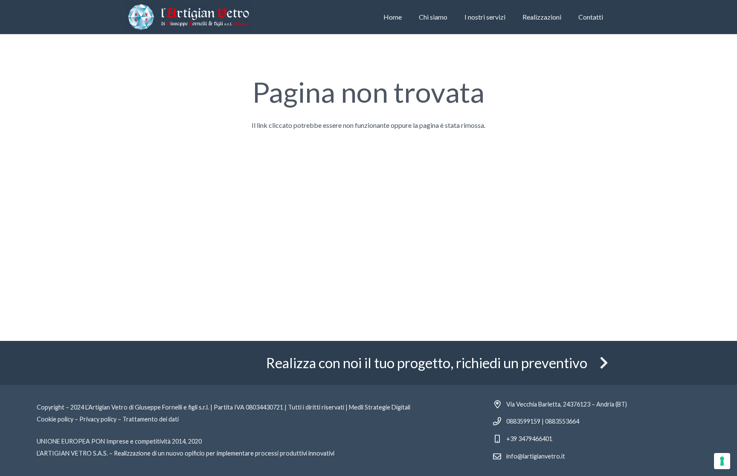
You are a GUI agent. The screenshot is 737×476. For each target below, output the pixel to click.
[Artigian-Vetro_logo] (188, 17)
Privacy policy (97, 419)
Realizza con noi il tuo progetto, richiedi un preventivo (426, 363)
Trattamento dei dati (150, 419)
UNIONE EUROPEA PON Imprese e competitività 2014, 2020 (119, 441)
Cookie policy (55, 419)
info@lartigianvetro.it (535, 456)
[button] (509, 17)
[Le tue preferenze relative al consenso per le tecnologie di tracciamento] (722, 461)
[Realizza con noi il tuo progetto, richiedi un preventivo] (599, 362)
